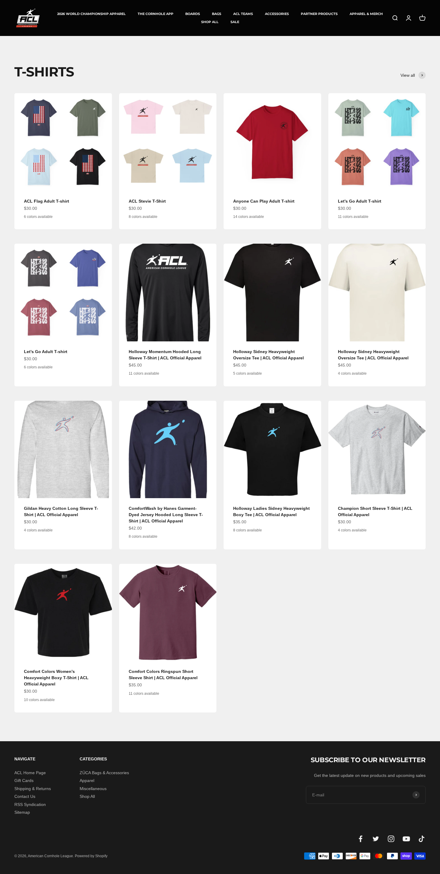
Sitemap (22, 812)
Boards (192, 14)
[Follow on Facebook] (360, 839)
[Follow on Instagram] (391, 839)
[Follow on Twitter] (376, 839)
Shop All (210, 22)
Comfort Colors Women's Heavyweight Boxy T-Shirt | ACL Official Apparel (56, 677)
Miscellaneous (93, 788)
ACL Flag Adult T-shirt (46, 201)
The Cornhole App (155, 14)
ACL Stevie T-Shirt (147, 201)
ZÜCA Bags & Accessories (104, 772)
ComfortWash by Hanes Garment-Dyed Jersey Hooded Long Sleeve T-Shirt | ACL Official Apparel (166, 514)
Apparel (87, 780)
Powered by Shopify (91, 856)
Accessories (277, 14)
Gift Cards (24, 780)
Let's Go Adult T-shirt (359, 201)
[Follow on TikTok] (422, 839)
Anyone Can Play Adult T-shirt (264, 201)
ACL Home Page (30, 772)
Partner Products (319, 14)
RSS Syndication (30, 804)
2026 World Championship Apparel (91, 14)
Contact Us (24, 796)
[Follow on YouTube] (406, 839)
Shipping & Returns (32, 788)
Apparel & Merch (366, 14)
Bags (216, 14)
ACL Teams (243, 14)
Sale (234, 22)
